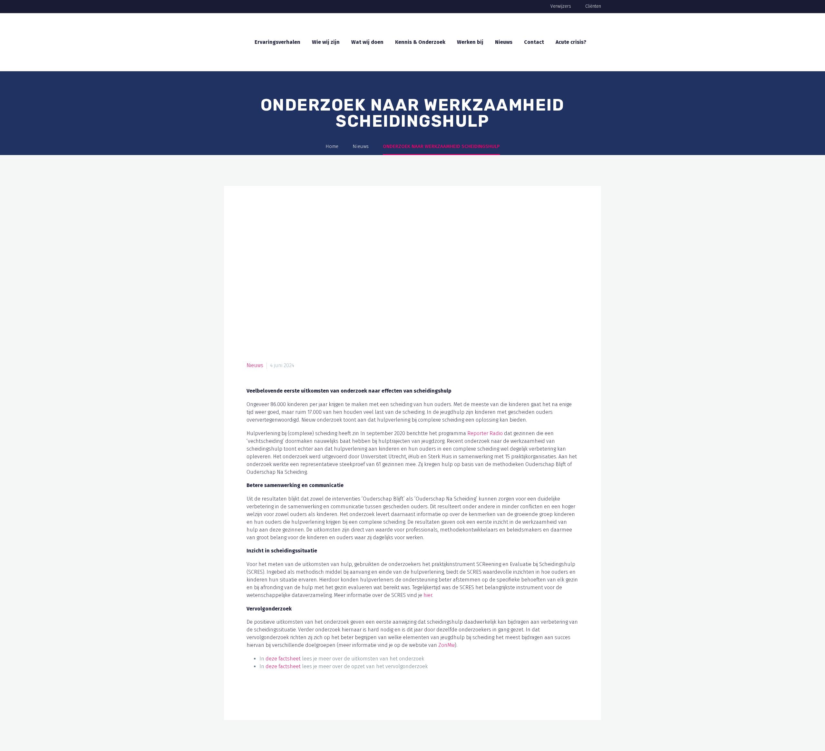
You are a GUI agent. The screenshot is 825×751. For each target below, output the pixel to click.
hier (427, 595)
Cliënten (593, 6)
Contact (534, 42)
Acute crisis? (571, 42)
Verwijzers (560, 6)
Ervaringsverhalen (277, 42)
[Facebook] (252, 693)
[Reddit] (313, 693)
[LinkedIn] (301, 693)
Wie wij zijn (326, 42)
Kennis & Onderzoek (420, 42)
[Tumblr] (289, 693)
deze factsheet (283, 659)
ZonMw (446, 645)
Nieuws (503, 42)
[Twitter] (264, 693)
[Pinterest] (276, 693)
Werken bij (470, 42)
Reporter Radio (485, 433)
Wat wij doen (367, 42)
